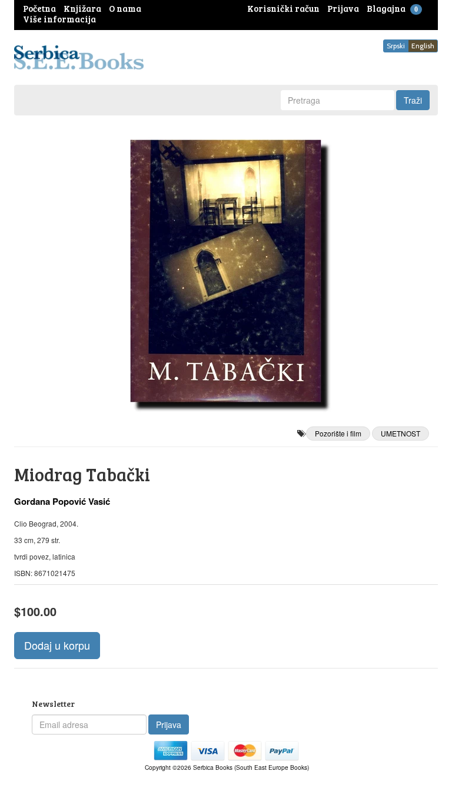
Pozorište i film (338, 433)
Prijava (168, 724)
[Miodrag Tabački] (226, 271)
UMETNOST (400, 433)
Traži (413, 100)
